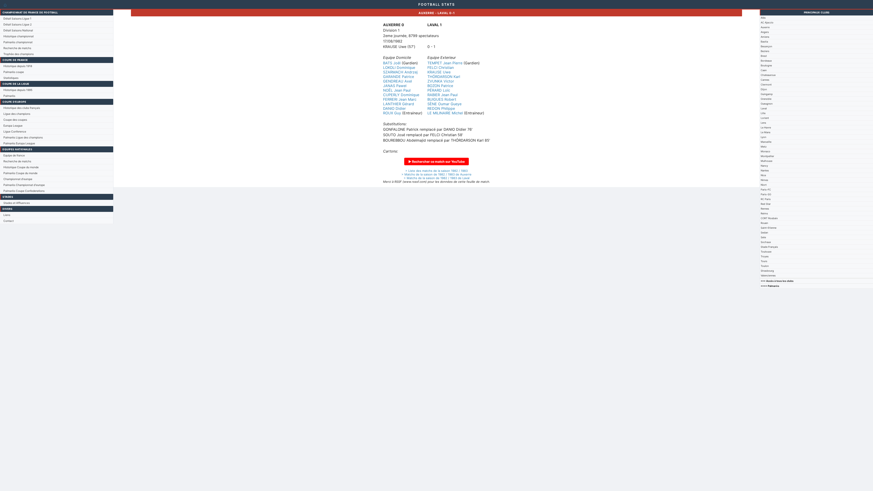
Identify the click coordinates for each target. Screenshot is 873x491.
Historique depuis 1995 (17, 90)
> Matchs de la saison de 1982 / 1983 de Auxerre (436, 174)
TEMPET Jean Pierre (444, 63)
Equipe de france (14, 155)
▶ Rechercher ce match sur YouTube (436, 161)
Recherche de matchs (17, 48)
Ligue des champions (16, 113)
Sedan (764, 232)
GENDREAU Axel (397, 81)
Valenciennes (768, 275)
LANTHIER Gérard (398, 104)
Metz (764, 146)
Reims (764, 213)
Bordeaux (766, 60)
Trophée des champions (18, 54)
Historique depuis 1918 (17, 66)
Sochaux (766, 242)
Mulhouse (766, 161)
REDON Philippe (441, 108)
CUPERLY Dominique (401, 95)
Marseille (766, 141)
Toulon (765, 266)
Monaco (765, 151)
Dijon (764, 89)
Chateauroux (768, 75)
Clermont (766, 84)
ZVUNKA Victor (440, 81)
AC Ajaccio (767, 22)
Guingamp (767, 94)
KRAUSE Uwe (439, 72)
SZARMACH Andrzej (400, 72)
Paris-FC (766, 189)
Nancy (764, 165)
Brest (764, 56)
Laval (764, 108)
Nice (763, 175)
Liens (6, 215)
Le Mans (765, 132)
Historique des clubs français (21, 108)
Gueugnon (767, 103)
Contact (8, 221)
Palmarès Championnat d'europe (24, 185)
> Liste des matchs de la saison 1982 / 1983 (436, 171)
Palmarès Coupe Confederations (24, 191)
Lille (763, 113)
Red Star (766, 203)
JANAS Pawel (394, 85)
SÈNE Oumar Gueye (444, 104)
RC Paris (766, 199)
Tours (764, 261)
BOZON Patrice (440, 85)
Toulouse (766, 251)
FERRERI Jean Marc (399, 99)
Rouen (764, 223)
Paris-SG (766, 194)
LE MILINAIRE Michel (445, 113)
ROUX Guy (392, 113)
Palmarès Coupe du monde (20, 173)
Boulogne (766, 65)
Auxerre (765, 27)
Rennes (765, 208)
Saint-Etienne (768, 227)
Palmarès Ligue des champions (23, 137)
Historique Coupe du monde (21, 167)
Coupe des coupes (15, 119)
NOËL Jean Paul (397, 90)
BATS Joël (392, 63)
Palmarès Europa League (19, 143)
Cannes (765, 79)
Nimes (764, 180)
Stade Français (769, 246)
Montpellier (767, 156)
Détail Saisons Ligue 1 (17, 18)
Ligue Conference (14, 131)
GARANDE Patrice (398, 76)
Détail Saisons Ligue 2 (17, 24)
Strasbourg (767, 270)
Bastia (764, 41)
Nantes (765, 170)
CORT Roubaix (769, 218)
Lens (763, 122)
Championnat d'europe (17, 179)
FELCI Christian (440, 67)
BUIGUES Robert (441, 99)
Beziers (765, 51)
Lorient (765, 118)
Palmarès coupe (13, 72)
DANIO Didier (394, 108)
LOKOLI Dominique (399, 67)
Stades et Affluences (16, 203)
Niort (764, 184)
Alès (763, 17)
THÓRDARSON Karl (443, 76)
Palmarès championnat (18, 42)
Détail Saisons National (18, 30)
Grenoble (766, 98)
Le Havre (766, 127)
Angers (765, 32)
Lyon (763, 137)
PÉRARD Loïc (438, 90)
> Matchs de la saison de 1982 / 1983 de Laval (436, 178)
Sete (763, 237)
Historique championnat (18, 36)
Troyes (765, 256)
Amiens (765, 36)
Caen (764, 70)
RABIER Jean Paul (442, 95)
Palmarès (9, 96)
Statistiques (10, 78)
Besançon (766, 46)
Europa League (13, 125)
